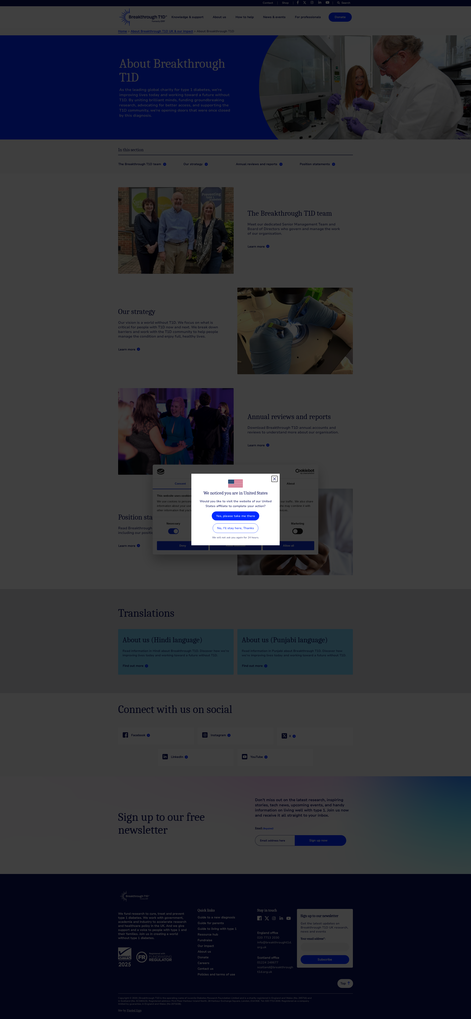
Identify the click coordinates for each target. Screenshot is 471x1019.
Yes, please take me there (235, 516)
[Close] (274, 479)
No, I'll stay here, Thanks (235, 528)
